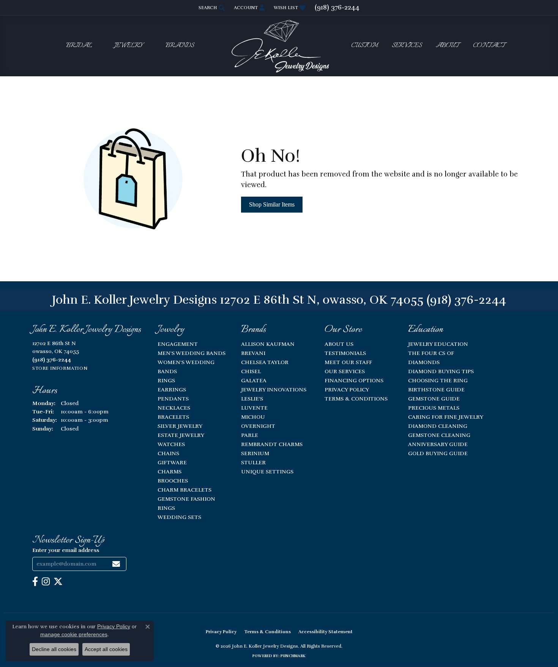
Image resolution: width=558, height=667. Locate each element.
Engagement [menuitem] (178, 344)
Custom (364, 45)
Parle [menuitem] (249, 435)
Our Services (345, 371)
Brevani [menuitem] (253, 353)
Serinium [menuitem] (255, 453)
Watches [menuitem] (171, 444)
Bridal (79, 45)
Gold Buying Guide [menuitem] (438, 453)
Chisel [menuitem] (251, 371)
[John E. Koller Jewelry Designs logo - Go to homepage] (279, 46)
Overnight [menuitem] (258, 426)
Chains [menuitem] (168, 453)
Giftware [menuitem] (172, 462)
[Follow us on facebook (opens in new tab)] (35, 581)
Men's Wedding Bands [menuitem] (191, 353)
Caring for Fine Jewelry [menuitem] (445, 416)
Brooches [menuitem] (173, 480)
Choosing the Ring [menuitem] (438, 380)
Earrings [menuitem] (172, 389)
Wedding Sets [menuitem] (179, 517)
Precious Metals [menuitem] (433, 407)
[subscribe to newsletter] (116, 564)
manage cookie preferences (73, 634)
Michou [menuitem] (253, 416)
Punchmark (293, 656)
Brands (180, 45)
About (447, 45)
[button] (211, 7)
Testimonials (345, 353)
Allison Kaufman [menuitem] (268, 344)
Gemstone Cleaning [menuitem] (439, 435)
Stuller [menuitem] (253, 462)
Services (407, 45)
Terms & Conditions (356, 398)
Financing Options (354, 380)
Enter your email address (65, 550)
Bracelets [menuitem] (173, 416)
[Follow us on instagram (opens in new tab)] (46, 581)
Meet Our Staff (348, 362)
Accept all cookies (106, 649)
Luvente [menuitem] (254, 407)
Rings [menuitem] (166, 380)
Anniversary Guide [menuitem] (438, 444)
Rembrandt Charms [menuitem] (272, 444)
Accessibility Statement (325, 631)
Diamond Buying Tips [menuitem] (441, 371)
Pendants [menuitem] (173, 398)
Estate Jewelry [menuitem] (181, 435)
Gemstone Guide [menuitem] (434, 398)
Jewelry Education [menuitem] (438, 344)
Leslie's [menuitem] (252, 398)
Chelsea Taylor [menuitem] (264, 362)
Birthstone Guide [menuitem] (436, 389)
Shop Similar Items (272, 204)
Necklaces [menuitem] (174, 407)
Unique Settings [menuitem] (267, 471)
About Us (339, 344)
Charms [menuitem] (169, 471)
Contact (489, 45)
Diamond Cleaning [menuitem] (437, 426)
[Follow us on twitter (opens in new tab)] (58, 581)
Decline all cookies (54, 649)
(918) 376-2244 (466, 299)
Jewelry (129, 45)
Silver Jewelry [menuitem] (180, 426)
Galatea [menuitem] (253, 380)
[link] (337, 7)
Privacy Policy (347, 389)
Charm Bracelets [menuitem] (184, 489)
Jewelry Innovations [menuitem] (273, 389)
